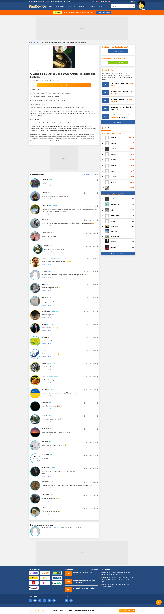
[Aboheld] (33, 573)
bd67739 (113, 137)
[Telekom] (45, 583)
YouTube (54, 1)
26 (55, 80)
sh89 (45, 284)
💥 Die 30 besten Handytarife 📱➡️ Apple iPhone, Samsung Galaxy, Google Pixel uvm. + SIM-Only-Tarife (117, 579)
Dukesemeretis (48, 467)
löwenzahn (47, 337)
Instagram (47, 1)
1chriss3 (113, 182)
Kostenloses (83, 6)
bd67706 (113, 165)
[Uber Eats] (56, 583)
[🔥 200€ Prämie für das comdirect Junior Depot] (57, 12)
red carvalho (115, 216)
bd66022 (113, 154)
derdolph (114, 149)
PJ (44, 350)
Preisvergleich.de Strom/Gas (82, 572)
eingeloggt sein (53, 527)
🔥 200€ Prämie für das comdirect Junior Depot (79, 12)
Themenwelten (71, 6)
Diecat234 (46, 219)
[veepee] (33, 588)
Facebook (40, 1)
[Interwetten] (33, 578)
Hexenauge (47, 428)
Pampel (46, 192)
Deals (51, 6)
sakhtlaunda (50, 311)
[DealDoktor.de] (37, 6)
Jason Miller (114, 226)
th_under (49, 389)
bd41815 (46, 271)
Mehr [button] (101, 6)
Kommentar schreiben (91, 174)
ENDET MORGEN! (103, 12)
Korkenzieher (48, 232)
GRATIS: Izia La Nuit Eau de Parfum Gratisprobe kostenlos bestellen (70, 611)
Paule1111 (114, 241)
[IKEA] (56, 573)
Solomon (113, 247)
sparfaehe (47, 297)
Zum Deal (64, 85)
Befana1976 (47, 494)
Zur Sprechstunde (118, 63)
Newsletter (67, 1)
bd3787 (113, 171)
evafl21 (50, 376)
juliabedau (47, 179)
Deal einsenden (118, 51)
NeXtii (48, 324)
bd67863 (113, 143)
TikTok (61, 1)
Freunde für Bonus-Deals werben (84, 588)
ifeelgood (49, 205)
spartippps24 (115, 204)
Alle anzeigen (118, 122)
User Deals (36, 42)
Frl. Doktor (47, 454)
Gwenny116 (47, 481)
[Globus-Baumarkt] (45, 573)
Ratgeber (93, 6)
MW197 (113, 221)
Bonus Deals (60, 6)
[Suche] (133, 6)
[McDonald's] (45, 578)
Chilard (46, 507)
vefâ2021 (48, 245)
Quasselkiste (115, 236)
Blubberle (46, 402)
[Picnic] (33, 583)
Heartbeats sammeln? (118, 193)
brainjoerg (51, 258)
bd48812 (113, 177)
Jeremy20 (114, 231)
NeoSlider (114, 160)
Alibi (112, 210)
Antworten (44, 186)
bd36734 (46, 415)
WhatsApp (32, 1)
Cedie (112, 188)
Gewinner (46, 441)
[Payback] (56, 578)
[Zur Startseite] (142, 5)
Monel (49, 363)
